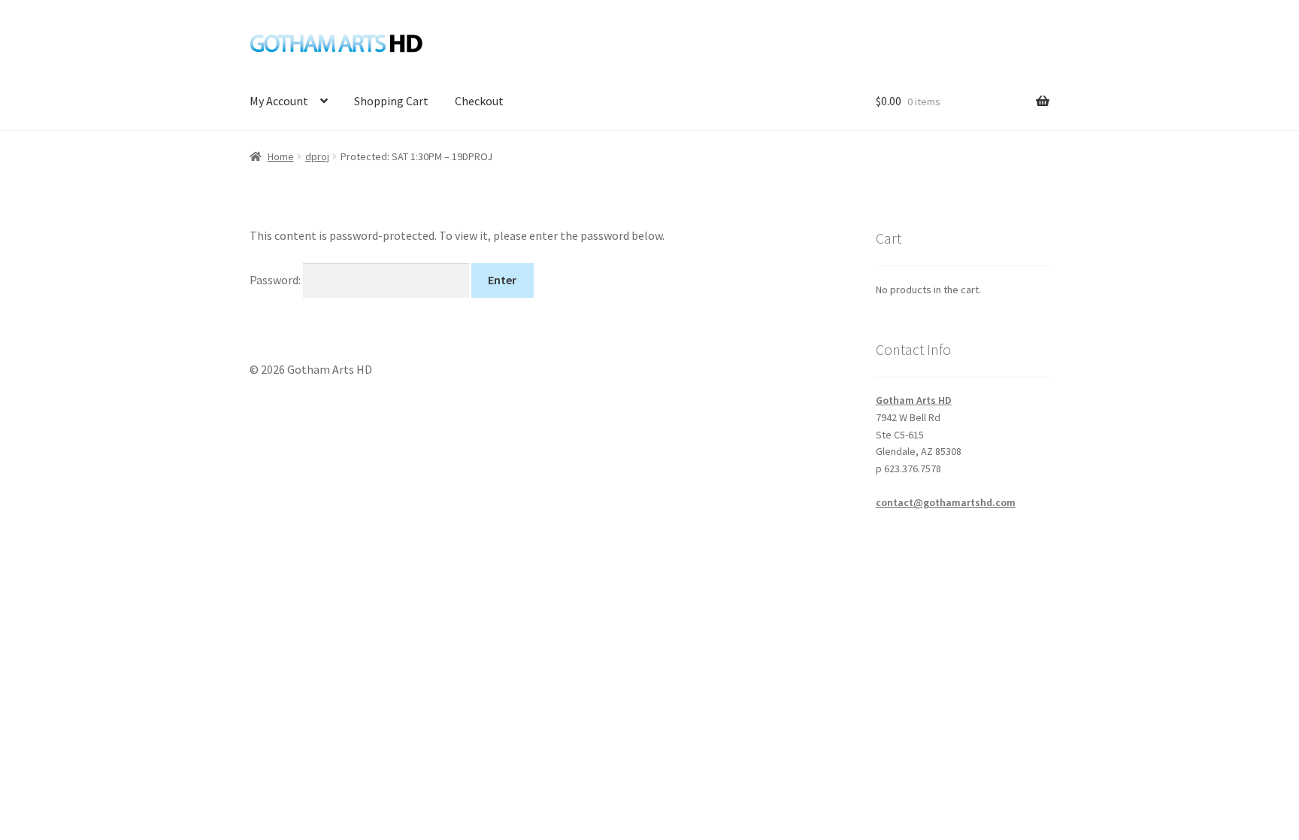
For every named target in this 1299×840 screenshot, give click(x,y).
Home (281, 156)
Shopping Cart (391, 100)
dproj (317, 156)
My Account (279, 100)
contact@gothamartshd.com (946, 502)
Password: (276, 279)
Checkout (479, 100)
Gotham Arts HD (914, 400)
